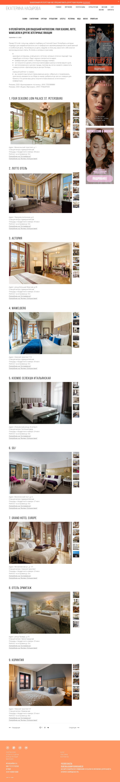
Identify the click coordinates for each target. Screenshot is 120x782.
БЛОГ (112, 7)
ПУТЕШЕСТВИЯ (53, 19)
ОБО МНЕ (101, 10)
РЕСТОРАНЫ (71, 19)
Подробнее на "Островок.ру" (20, 156)
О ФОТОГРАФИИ (34, 19)
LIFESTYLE (63, 19)
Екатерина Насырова (23, 8)
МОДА (79, 19)
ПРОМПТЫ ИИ (94, 19)
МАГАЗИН (10, 759)
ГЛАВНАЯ (58, 7)
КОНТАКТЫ (111, 10)
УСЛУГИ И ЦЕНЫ (80, 7)
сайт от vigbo (10, 777)
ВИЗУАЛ (85, 19)
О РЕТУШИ (44, 19)
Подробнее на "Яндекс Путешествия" (23, 159)
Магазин (104, 7)
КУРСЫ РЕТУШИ (93, 7)
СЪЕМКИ (24, 19)
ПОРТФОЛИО (68, 7)
